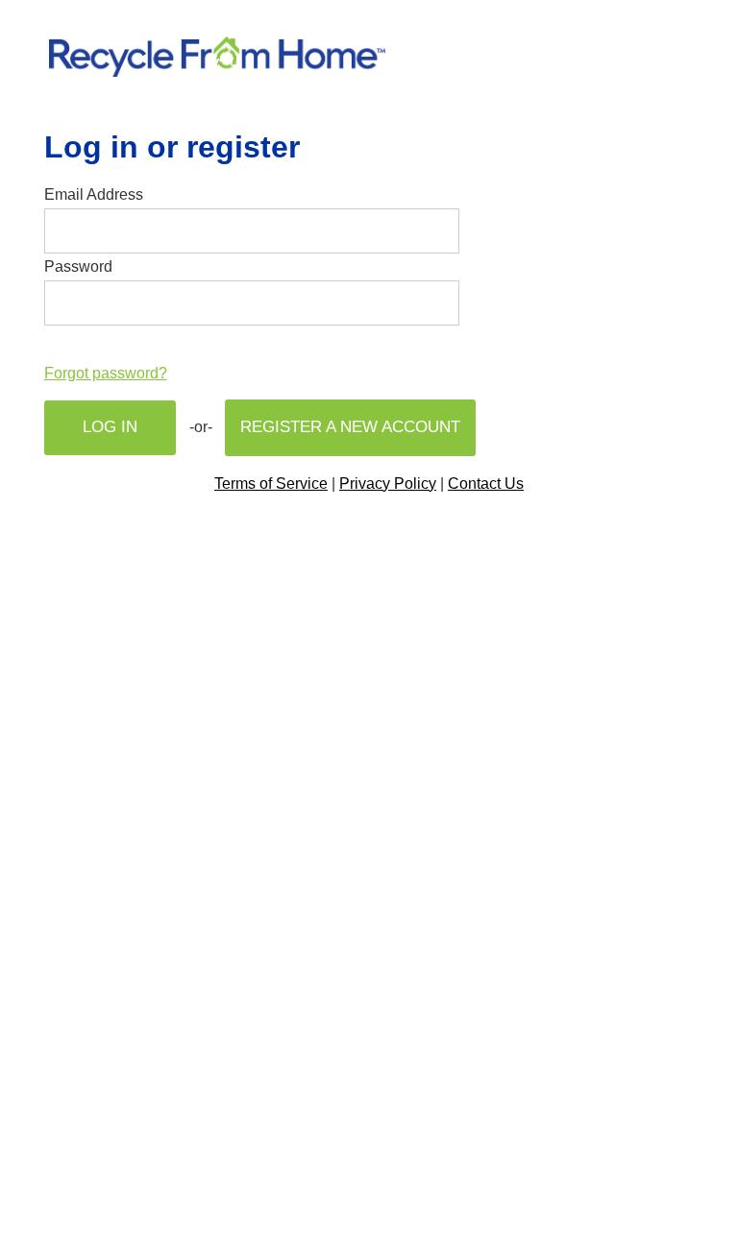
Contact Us (486, 483)
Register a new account (350, 427)
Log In (110, 427)
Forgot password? (105, 373)
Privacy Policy (387, 483)
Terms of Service (271, 483)
